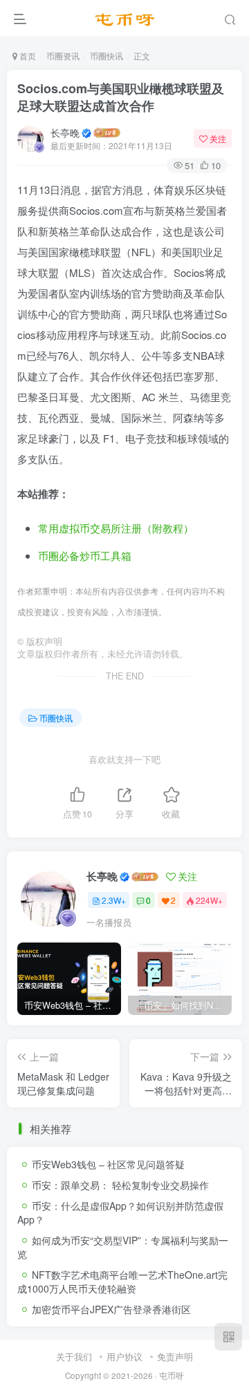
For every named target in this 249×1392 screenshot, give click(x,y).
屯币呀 (171, 1375)
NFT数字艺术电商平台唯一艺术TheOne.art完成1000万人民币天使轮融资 (122, 1281)
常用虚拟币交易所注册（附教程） (116, 528)
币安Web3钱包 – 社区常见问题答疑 (108, 1164)
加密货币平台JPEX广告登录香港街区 (111, 1309)
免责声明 (175, 1356)
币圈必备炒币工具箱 (84, 555)
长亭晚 (65, 132)
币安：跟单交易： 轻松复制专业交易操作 (120, 1185)
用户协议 (124, 1356)
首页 (26, 55)
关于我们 (74, 1356)
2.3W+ (114, 900)
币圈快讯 (106, 55)
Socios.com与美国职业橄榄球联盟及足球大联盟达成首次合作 (120, 97)
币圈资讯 (63, 55)
